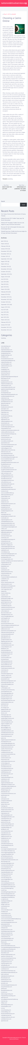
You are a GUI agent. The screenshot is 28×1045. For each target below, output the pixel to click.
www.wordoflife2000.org (7, 493)
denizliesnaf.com (5, 791)
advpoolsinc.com (5, 781)
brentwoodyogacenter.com (8, 893)
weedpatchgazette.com (7, 510)
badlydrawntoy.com (6, 834)
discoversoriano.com (6, 612)
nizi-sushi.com (4, 706)
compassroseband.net (6, 800)
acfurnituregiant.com (6, 364)
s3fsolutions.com (5, 466)
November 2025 (5, 254)
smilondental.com (5, 534)
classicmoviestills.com (6, 609)
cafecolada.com (5, 611)
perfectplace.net (5, 575)
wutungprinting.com (6, 729)
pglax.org (3, 738)
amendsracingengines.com (7, 863)
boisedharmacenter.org (6, 587)
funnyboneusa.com (6, 750)
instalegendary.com (6, 392)
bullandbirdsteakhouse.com (8, 884)
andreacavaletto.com (6, 584)
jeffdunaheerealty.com (7, 856)
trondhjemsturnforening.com (8, 949)
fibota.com (4, 942)
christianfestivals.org (6, 720)
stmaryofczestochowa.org (7, 689)
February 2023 (4, 322)
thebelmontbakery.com (7, 383)
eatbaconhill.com (5, 374)
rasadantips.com (5, 369)
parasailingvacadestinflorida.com (9, 972)
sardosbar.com (4, 500)
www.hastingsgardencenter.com (9, 922)
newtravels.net (5, 380)
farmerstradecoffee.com (7, 825)
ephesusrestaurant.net (6, 933)
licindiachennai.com (6, 353)
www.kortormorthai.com (7, 865)
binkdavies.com (5, 648)
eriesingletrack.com (6, 514)
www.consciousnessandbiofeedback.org (11, 918)
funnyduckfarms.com (6, 981)
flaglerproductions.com (7, 641)
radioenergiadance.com (6, 421)
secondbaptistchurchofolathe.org (9, 999)
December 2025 (5, 251)
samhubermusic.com (6, 1019)
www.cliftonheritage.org (7, 888)
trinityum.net (4, 927)
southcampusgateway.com (7, 426)
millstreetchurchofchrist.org (8, 970)
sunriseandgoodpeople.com (8, 743)
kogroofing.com (5, 417)
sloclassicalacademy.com (7, 634)
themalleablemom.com (7, 695)
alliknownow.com (5, 629)
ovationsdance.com (6, 564)
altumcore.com (5, 802)
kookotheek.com (5, 423)
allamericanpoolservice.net (8, 555)
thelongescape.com (6, 714)
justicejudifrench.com (6, 691)
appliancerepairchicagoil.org (8, 389)
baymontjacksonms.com (7, 734)
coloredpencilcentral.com (7, 480)
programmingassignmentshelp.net (9, 376)
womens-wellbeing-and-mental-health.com (12, 561)
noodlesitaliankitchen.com (7, 396)
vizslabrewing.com (5, 505)
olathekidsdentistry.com (7, 521)
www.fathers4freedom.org (8, 850)
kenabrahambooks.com (7, 652)
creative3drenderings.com (7, 824)
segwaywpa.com (5, 813)
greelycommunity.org (6, 666)
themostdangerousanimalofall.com (10, 625)
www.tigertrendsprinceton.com (9, 849)
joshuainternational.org (7, 843)
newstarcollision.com (6, 536)
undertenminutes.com (6, 366)
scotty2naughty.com (6, 677)
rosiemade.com (5, 518)
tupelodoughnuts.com (6, 519)
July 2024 (3, 279)
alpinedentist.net (5, 419)
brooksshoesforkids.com (7, 808)
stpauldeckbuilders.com (7, 872)
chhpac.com (4, 1003)
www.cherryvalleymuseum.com (9, 444)
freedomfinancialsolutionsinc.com (9, 859)
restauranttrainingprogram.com (9, 553)
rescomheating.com (6, 1010)
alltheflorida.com (5, 965)
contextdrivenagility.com (7, 684)
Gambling (10, 179)
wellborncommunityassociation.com (10, 430)
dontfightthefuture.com (7, 476)
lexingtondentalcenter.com (8, 548)
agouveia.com (4, 997)
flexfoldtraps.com (5, 861)
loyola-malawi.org (5, 593)
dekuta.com (4, 908)
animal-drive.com (5, 804)
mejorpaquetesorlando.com (8, 525)
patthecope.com (5, 795)
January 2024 (4, 294)
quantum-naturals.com (7, 956)
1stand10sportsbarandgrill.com (9, 527)
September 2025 (5, 259)
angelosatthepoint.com (7, 782)
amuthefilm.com (5, 655)
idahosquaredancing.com (7, 494)
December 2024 (5, 266)
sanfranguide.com (5, 618)
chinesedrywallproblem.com (8, 745)
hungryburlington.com (6, 698)
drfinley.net (4, 988)
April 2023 (3, 317)
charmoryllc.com (5, 620)
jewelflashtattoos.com (7, 401)
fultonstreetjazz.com (6, 437)
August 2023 (4, 307)
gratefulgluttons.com (6, 602)
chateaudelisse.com (6, 428)
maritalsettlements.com (7, 731)
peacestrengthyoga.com (7, 858)
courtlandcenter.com (6, 770)
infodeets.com (4, 357)
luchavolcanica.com (6, 757)
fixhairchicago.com (5, 790)
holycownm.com (5, 759)
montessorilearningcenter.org (8, 958)
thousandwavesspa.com (7, 768)
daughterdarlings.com (6, 355)
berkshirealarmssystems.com (8, 503)
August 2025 (4, 261)
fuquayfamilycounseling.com (8, 995)
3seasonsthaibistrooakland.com (9, 577)
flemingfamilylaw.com (6, 990)
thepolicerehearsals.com (7, 627)
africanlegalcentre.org (6, 663)
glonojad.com (4, 672)
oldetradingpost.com (6, 448)
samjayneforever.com (6, 961)
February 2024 (4, 292)
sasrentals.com (5, 537)
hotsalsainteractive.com (7, 358)
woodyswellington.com (7, 935)
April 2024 (3, 286)
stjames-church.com (6, 675)
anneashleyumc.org (6, 868)
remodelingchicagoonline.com (8, 892)
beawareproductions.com (7, 682)
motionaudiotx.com (6, 1006)
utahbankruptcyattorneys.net (8, 489)
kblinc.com (3, 512)
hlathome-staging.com (7, 544)
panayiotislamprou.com (7, 425)
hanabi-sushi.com (5, 904)
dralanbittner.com (5, 507)
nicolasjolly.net (5, 659)
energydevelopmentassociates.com (10, 462)
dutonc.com (4, 713)
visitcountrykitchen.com (7, 722)
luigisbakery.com (5, 902)
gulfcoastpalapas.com (6, 815)
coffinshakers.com (5, 688)
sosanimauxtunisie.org (6, 416)
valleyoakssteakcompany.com (8, 786)
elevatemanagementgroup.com (9, 985)
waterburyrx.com (5, 779)
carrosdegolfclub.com (6, 460)
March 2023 (4, 319)
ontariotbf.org (4, 391)
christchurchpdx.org (6, 650)
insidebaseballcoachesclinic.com (9, 967)
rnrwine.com (4, 992)
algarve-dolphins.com (6, 723)
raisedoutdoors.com (6, 485)
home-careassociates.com (7, 582)
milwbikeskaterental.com (7, 732)
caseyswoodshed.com (6, 788)
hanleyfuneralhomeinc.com (8, 523)
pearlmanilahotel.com (6, 410)
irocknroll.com (4, 491)
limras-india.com (5, 348)
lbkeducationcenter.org (7, 571)
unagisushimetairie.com (7, 400)
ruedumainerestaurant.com (8, 668)
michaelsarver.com (5, 541)
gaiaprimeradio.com (6, 709)
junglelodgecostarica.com (7, 718)
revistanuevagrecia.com (7, 673)
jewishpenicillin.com (6, 557)
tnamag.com (4, 806)
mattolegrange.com (6, 716)
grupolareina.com (5, 442)
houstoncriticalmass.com (7, 623)
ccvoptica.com (4, 899)
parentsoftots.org (5, 822)
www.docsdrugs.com (6, 877)
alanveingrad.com (5, 725)
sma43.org (3, 890)
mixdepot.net (4, 911)
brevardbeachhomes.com (7, 468)
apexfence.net (4, 1020)
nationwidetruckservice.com (14, 2)
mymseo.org (4, 1001)
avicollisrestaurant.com (7, 774)
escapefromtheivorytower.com (9, 469)
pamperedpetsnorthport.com (8, 516)
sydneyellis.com (5, 550)
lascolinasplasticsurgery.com (8, 886)
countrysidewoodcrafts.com (8, 387)
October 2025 (4, 256)
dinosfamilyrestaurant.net (7, 455)
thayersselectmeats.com (7, 809)
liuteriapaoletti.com (6, 741)
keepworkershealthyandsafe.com (9, 394)
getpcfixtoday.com (5, 403)
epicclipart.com (5, 408)
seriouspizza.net (5, 799)
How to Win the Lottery (7, 186)
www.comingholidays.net (7, 616)
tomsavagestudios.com (7, 559)
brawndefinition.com (6, 643)
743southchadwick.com (7, 471)
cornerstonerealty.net (6, 917)
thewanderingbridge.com (7, 693)
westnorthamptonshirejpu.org (8, 434)
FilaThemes (16, 1039)
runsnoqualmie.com (6, 875)
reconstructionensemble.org (8, 754)
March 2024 (4, 289)
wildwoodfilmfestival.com (7, 432)
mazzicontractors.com (6, 929)
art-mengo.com (5, 707)
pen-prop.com (4, 847)
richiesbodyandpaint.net (7, 351)
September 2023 (5, 304)
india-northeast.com (6, 473)
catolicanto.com (5, 570)
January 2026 (4, 248)
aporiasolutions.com (6, 811)
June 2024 (3, 281)
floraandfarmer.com (6, 464)
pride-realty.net (5, 974)
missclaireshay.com (6, 346)
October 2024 (4, 271)
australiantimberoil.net (7, 453)
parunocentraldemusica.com (8, 945)
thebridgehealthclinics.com (7, 816)
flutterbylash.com (5, 977)
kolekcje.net (4, 568)
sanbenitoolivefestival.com (8, 607)
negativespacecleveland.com (8, 740)
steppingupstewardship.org (7, 897)
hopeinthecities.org (6, 600)
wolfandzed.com (5, 906)
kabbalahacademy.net (6, 532)
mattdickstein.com (5, 833)
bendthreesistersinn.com (7, 747)
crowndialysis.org (5, 552)
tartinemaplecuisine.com (7, 702)
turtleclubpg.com (5, 763)
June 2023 (3, 312)
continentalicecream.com (7, 645)
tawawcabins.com (5, 496)
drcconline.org (4, 775)
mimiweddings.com (6, 1011)
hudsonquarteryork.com (7, 940)
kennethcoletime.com (6, 697)
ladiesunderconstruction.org (8, 450)
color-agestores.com (6, 589)
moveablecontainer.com (7, 441)
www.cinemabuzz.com (6, 909)
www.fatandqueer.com (6, 867)
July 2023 (3, 309)
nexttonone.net (5, 840)
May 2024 (3, 284)
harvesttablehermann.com (7, 459)
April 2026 (3, 241)
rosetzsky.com (4, 670)
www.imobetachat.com (7, 831)
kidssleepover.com (5, 378)
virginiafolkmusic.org (6, 562)
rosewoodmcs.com (6, 913)
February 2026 (4, 246)
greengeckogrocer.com (6, 543)
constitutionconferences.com (8, 793)
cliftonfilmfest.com (6, 482)
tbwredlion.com (5, 952)
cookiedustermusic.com (7, 752)
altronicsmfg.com (5, 373)
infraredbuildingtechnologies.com (9, 457)
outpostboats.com (6, 596)
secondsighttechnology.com (8, 539)
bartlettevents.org (6, 439)
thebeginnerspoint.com (7, 614)
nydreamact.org (5, 398)
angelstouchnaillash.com (7, 530)
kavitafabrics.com (5, 756)
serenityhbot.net (5, 842)
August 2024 (4, 276)
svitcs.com (3, 797)
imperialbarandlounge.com (7, 484)
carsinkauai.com (5, 969)
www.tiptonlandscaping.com (8, 895)
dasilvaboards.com (5, 636)
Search (3, 201)
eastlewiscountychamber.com (8, 630)
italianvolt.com (5, 502)
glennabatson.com (5, 638)
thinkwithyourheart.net (7, 487)
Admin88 (14, 14)
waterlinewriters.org (6, 818)
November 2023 (5, 299)
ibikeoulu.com (4, 686)
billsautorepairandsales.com (8, 954)
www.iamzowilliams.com (7, 920)
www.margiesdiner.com (7, 879)
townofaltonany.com (6, 736)
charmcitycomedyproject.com (8, 680)
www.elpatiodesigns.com (7, 938)
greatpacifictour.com (6, 765)
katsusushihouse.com (6, 664)
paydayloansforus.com (6, 382)
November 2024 (5, 269)
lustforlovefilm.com (6, 657)
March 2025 (4, 264)
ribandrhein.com (5, 566)
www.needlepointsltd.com (7, 883)
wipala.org (3, 591)
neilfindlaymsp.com (6, 772)
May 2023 (3, 314)
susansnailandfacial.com (7, 845)
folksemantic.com (5, 498)
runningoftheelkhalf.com (7, 854)
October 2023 (4, 302)
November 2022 (5, 330)
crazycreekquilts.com (6, 646)
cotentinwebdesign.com (7, 446)
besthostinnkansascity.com (8, 1013)
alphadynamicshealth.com (7, 976)
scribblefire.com (5, 578)
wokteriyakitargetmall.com (8, 546)
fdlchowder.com (5, 881)
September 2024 (5, 274)
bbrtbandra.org (4, 405)
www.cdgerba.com (5, 943)
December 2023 (5, 297)
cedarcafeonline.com (6, 362)
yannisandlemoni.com (6, 509)
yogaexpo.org (4, 580)
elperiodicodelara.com (6, 349)
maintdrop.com (5, 412)
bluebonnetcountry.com (7, 407)
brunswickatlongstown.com (8, 700)
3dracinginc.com (5, 621)
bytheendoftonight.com (7, 598)
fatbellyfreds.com (5, 936)
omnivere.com (4, 367)
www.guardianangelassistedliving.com (10, 947)
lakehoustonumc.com (6, 836)
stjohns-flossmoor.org (6, 748)
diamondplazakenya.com (7, 951)
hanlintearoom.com (6, 979)
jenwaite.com (4, 983)
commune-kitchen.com (6, 654)
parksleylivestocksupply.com (8, 586)
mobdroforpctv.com (6, 604)
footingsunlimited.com (7, 874)
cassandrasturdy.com (6, 605)
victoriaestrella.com (6, 766)
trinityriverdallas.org (6, 573)
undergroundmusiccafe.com (8, 1017)
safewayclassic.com (6, 385)
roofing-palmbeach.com (7, 475)
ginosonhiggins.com (6, 727)
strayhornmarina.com (6, 639)
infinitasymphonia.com (6, 661)
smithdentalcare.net (6, 1015)
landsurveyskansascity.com (7, 870)
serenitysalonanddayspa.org (8, 360)
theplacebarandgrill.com (7, 777)
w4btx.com (4, 528)
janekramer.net (5, 704)
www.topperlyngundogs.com (8, 852)
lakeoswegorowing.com (7, 994)
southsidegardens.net (6, 926)
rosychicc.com (4, 595)
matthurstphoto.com (6, 963)
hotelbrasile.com (5, 435)
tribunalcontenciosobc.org (7, 632)
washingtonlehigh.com (6, 901)
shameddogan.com (5, 820)
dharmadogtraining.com (7, 1004)
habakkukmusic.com (6, 838)
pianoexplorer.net (5, 924)
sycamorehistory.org (6, 915)
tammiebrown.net (5, 711)
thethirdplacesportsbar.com (8, 931)
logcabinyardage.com (6, 827)
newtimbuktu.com (5, 371)
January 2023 (4, 325)
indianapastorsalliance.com (8, 784)
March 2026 (4, 243)
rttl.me (3, 1008)
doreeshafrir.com (5, 679)
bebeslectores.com (6, 451)
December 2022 (5, 327)
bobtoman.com (5, 414)
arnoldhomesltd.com (6, 478)
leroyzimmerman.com (6, 986)
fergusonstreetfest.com (7, 960)
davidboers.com (5, 829)
